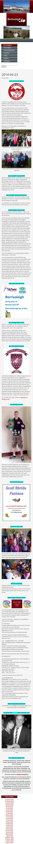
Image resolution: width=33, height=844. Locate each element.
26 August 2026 (9, 799)
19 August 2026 (9, 801)
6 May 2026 (9, 827)
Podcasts (6, 58)
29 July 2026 (9, 806)
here (15, 705)
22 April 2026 (9, 830)
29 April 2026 (9, 828)
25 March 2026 (9, 837)
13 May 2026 (9, 825)
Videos (5, 55)
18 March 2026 (9, 839)
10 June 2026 (9, 818)
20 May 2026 (9, 823)
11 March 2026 (9, 841)
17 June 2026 (9, 816)
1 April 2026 (9, 835)
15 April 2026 (9, 832)
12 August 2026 (9, 803)
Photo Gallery (7, 47)
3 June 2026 (9, 820)
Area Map (6, 53)
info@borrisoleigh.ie (22, 774)
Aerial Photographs (9, 50)
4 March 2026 (9, 842)
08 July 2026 (9, 811)
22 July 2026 (9, 808)
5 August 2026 (9, 804)
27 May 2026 (9, 822)
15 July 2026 (9, 810)
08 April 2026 (9, 834)
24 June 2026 (9, 815)
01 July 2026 (9, 813)
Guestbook (7, 61)
